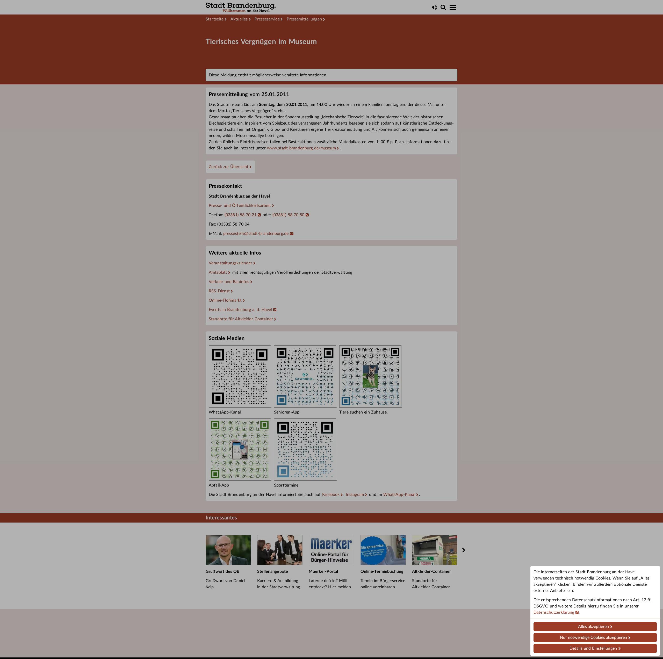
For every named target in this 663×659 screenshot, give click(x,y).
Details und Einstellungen (593, 648)
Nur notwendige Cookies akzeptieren (593, 637)
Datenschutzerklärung (554, 612)
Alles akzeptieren (593, 627)
